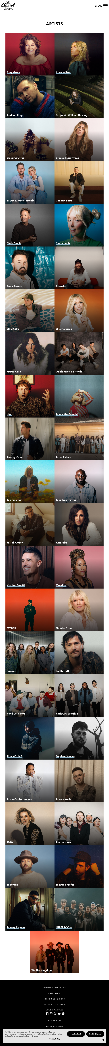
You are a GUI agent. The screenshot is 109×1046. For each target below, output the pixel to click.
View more (30, 54)
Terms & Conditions (54, 999)
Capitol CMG (54, 1021)
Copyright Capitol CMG (54, 988)
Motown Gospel (54, 1027)
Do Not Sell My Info (54, 1004)
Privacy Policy (54, 993)
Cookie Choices (54, 1010)
